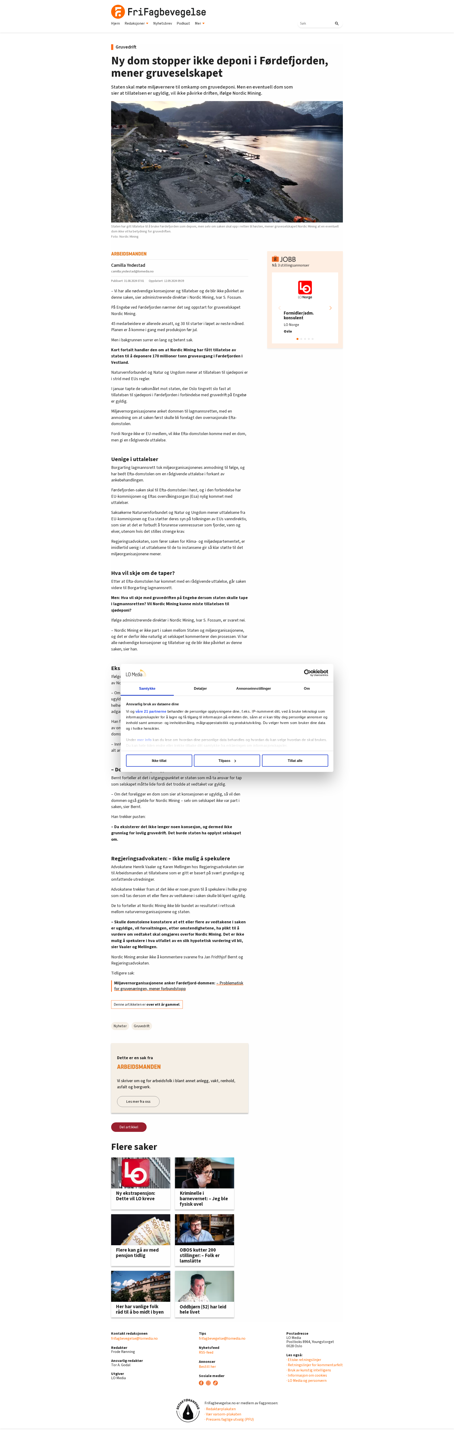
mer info (144, 740)
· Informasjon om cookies (306, 1375)
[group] (305, 307)
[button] (330, 308)
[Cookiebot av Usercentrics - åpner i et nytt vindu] (307, 672)
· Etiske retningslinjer (303, 1359)
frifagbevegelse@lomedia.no (134, 1338)
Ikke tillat (159, 761)
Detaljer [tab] (200, 688)
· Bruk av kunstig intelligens (308, 1370)
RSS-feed (206, 1352)
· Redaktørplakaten (220, 1409)
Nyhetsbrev (162, 23)
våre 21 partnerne (150, 711)
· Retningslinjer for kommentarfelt (314, 1365)
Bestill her (207, 1366)
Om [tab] (307, 688)
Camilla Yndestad (128, 265)
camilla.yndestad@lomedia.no (132, 271)
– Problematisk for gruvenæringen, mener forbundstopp (178, 986)
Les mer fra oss (138, 1101)
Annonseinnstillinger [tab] (253, 688)
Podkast (183, 23)
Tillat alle (295, 761)
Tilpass (224, 761)
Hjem (115, 23)
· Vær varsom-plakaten (223, 1414)
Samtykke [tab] (147, 688)
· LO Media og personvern (306, 1380)
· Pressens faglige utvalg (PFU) (229, 1419)
